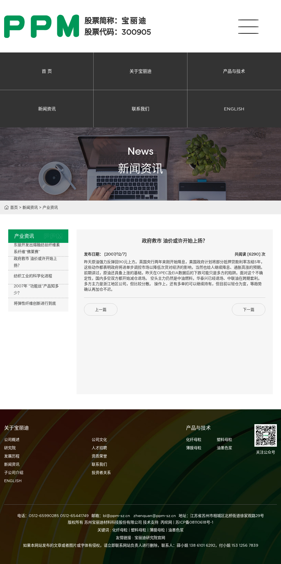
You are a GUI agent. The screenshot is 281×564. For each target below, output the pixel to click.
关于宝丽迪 (140, 71)
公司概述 (11, 439)
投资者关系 (101, 472)
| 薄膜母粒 (156, 530)
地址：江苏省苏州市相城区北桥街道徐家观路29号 (221, 515)
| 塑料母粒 (137, 530)
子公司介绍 (13, 472)
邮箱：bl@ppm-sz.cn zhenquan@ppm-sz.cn (133, 515)
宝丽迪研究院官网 (149, 537)
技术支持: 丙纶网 (157, 522)
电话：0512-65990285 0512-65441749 (53, 515)
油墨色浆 (224, 448)
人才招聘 (99, 448)
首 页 (47, 71)
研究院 (10, 448)
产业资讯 (50, 207)
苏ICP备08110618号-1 (194, 522)
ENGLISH (234, 108)
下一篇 (248, 309)
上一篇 (100, 309)
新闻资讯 (47, 108)
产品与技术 (234, 71)
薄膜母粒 (193, 448)
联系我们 (140, 108)
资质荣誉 (99, 456)
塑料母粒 (224, 439)
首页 (14, 207)
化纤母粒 (193, 439)
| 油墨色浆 (175, 530)
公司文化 (99, 439)
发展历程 (11, 456)
